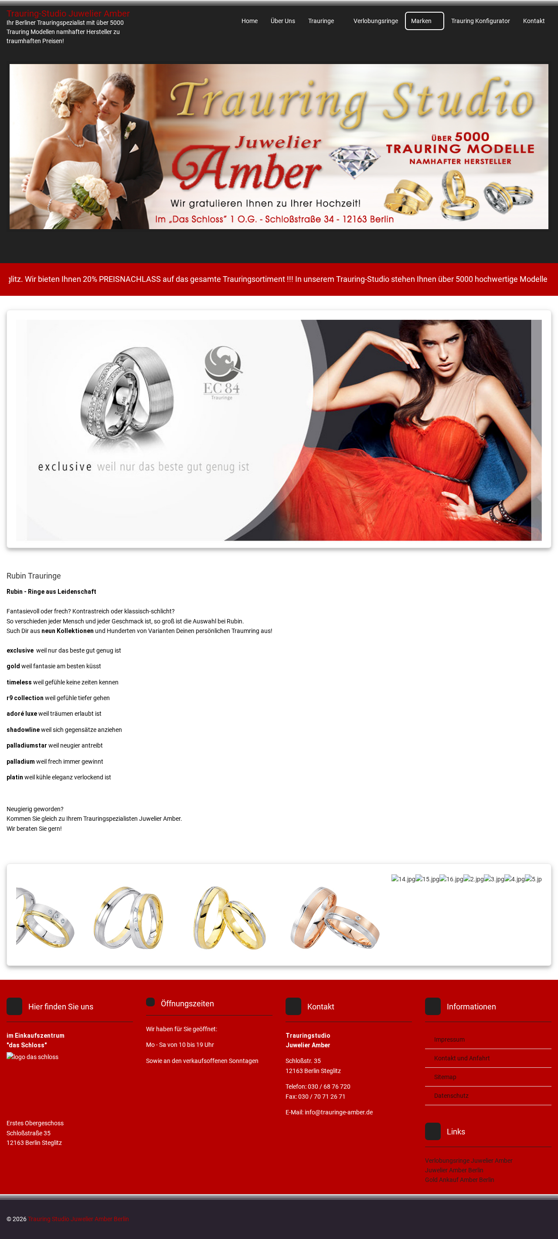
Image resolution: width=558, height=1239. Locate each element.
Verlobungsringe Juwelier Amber (469, 1160)
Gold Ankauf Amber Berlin (459, 1179)
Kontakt (534, 20)
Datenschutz (451, 1095)
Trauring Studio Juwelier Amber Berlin (78, 1218)
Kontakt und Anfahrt (462, 1058)
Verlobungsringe (376, 20)
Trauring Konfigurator (480, 20)
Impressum (449, 1039)
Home (250, 20)
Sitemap (445, 1076)
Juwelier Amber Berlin (454, 1170)
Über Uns (283, 20)
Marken (421, 20)
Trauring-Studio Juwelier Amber (68, 13)
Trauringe (321, 20)
